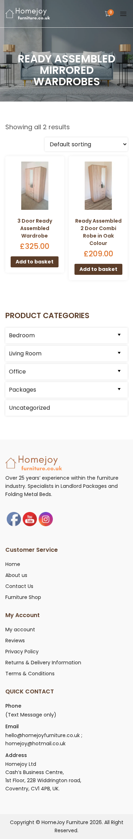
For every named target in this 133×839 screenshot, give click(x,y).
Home (12, 564)
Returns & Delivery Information (43, 662)
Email (12, 726)
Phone (13, 705)
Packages (22, 390)
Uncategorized (29, 408)
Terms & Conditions (30, 673)
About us (16, 575)
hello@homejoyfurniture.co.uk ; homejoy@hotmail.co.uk (43, 739)
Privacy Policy (22, 651)
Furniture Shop (23, 597)
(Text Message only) (30, 714)
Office (17, 371)
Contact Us (19, 586)
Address (16, 755)
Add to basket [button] (35, 261)
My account (20, 629)
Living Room (25, 353)
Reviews (15, 640)
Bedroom (22, 335)
